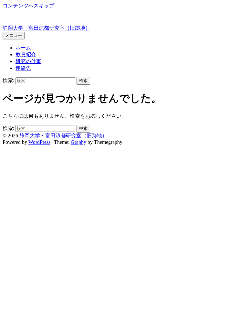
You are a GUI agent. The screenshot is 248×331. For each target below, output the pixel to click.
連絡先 (23, 68)
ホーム (23, 47)
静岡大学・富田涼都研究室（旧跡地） (46, 28)
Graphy (78, 142)
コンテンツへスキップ (28, 5)
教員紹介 (26, 54)
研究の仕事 (28, 61)
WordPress (39, 142)
